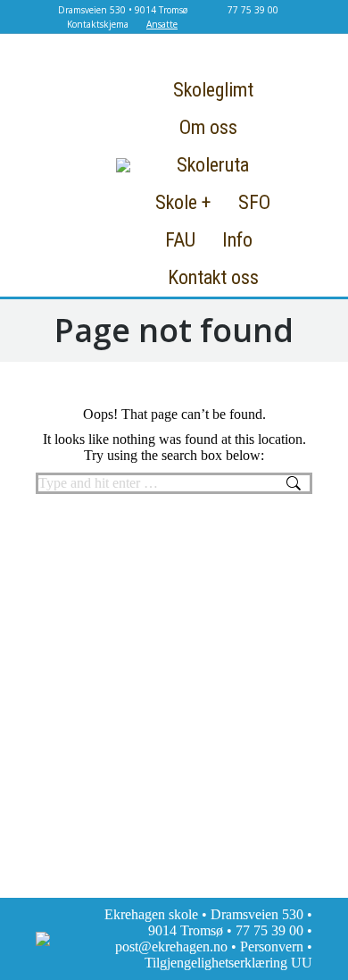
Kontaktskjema (97, 24)
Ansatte (162, 24)
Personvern (271, 946)
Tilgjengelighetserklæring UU (228, 962)
